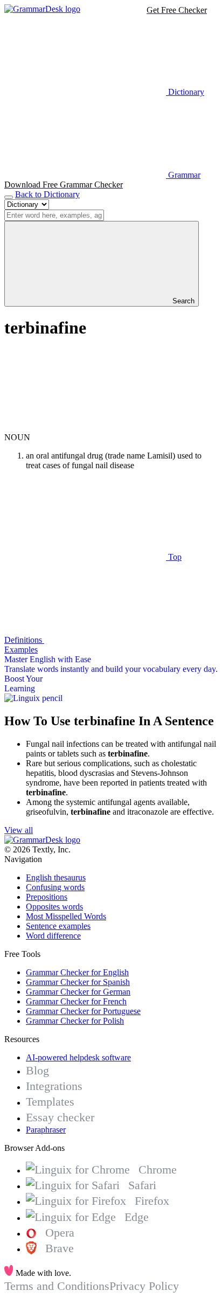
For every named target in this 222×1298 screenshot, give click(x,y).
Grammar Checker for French (76, 1001)
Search (182, 301)
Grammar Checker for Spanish (78, 982)
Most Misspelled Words (66, 916)
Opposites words (54, 906)
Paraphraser (46, 1129)
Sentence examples (58, 926)
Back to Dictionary (47, 194)
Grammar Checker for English (77, 972)
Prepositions (46, 896)
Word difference (53, 935)
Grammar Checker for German (78, 991)
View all (18, 830)
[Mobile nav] (8, 197)
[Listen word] (85, 427)
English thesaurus (56, 877)
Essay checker (60, 1117)
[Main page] (42, 8)
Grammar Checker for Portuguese (83, 1011)
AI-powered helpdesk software (78, 1057)
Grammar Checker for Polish (75, 1020)
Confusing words (55, 887)
